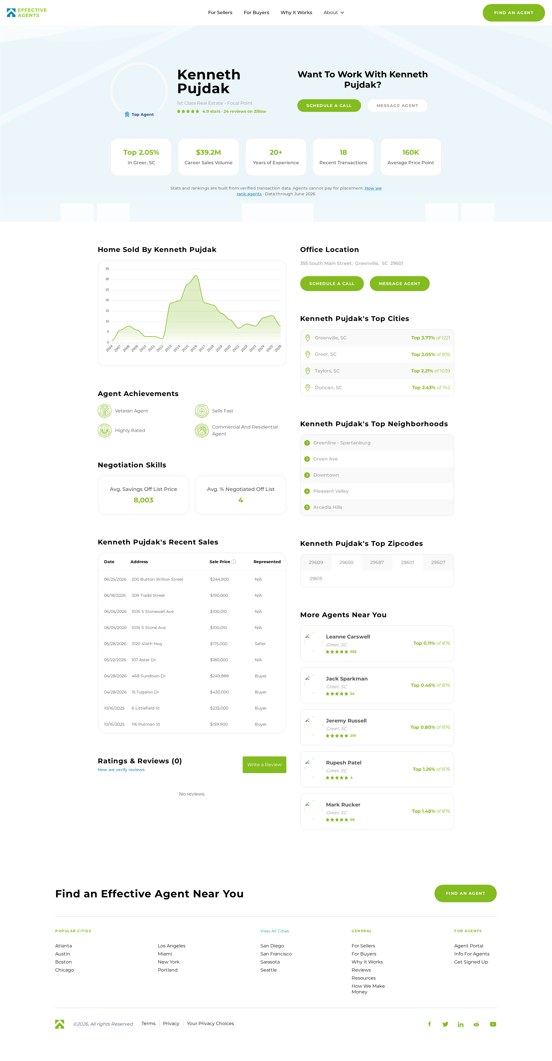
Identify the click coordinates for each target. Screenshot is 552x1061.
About (331, 12)
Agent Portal (468, 946)
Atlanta (63, 946)
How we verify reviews (121, 769)
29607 (438, 562)
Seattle (268, 970)
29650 (347, 562)
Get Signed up (471, 962)
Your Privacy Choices (210, 1023)
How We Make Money (368, 989)
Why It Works (296, 12)
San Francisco (276, 954)
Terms (148, 1023)
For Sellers (220, 12)
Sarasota (270, 962)
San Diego (272, 946)
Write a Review (264, 764)
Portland (168, 970)
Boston (63, 962)
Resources (364, 978)
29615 (316, 578)
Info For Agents (472, 954)
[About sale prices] (233, 561)
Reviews (361, 970)
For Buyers (256, 12)
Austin (62, 954)
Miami (165, 954)
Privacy (171, 1023)
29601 (407, 562)
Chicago (64, 970)
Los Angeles (171, 946)
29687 (377, 562)
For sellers (363, 946)
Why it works (367, 962)
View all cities (274, 931)
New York (169, 962)
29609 (316, 562)
